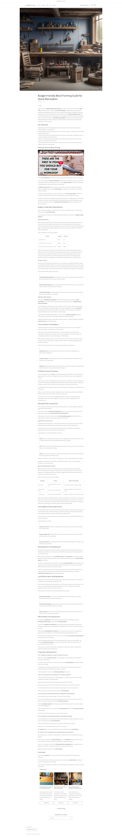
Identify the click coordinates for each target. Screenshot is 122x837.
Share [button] (40, 105)
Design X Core (31, 834)
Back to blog (62, 808)
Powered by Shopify (36, 834)
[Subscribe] (71, 818)
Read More (46, 802)
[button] (92, 5)
